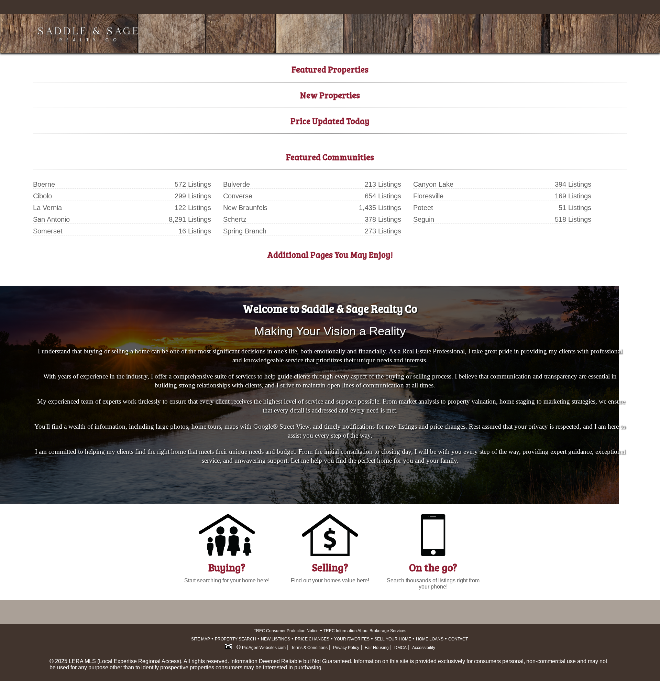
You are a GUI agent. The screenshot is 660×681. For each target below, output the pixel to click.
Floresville (428, 196)
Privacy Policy (346, 647)
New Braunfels (245, 207)
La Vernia (47, 207)
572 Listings (193, 184)
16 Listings (194, 231)
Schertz (234, 219)
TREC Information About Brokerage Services (364, 630)
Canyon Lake (433, 184)
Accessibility (423, 647)
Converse (237, 196)
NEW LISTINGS (275, 639)
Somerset (48, 231)
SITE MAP (200, 639)
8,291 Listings (190, 219)
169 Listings (573, 196)
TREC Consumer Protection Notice (286, 630)
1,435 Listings (380, 207)
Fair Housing (377, 647)
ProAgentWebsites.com (264, 647)
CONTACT (458, 639)
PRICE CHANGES (312, 639)
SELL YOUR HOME (392, 639)
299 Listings (193, 196)
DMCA (400, 647)
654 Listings (383, 196)
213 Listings (383, 184)
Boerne (44, 184)
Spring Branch (244, 231)
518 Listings (573, 219)
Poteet (423, 207)
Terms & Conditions (309, 647)
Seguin (423, 219)
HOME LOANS (429, 639)
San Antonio (51, 219)
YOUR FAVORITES (352, 639)
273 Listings (383, 231)
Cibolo (42, 196)
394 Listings (573, 184)
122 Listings (193, 207)
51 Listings (575, 207)
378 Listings (383, 219)
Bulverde (236, 184)
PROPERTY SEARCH (235, 639)
